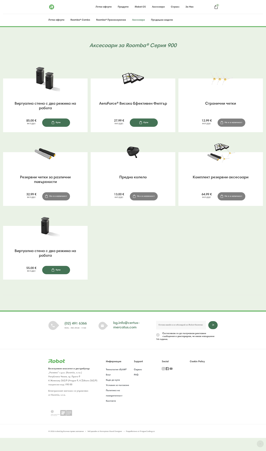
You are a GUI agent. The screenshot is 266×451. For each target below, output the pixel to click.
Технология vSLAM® (116, 370)
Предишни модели (162, 20)
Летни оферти (104, 7)
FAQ (136, 375)
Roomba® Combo (80, 20)
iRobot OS (140, 7)
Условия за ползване (117, 385)
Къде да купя (113, 380)
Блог (108, 375)
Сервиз (175, 7)
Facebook (167, 369)
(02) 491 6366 (75, 323)
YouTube (171, 369)
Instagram (163, 369)
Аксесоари (158, 7)
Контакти (111, 401)
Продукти (123, 7)
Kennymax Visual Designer (111, 431)
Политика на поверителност (114, 393)
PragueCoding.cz (147, 431)
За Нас (189, 7)
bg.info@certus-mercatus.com (126, 325)
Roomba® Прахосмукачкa (111, 20)
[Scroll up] (260, 444)
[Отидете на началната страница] (63, 7)
